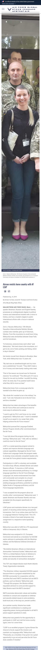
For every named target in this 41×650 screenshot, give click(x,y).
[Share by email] (9, 291)
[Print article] (5, 291)
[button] (9, 4)
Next (38, 140)
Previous (3, 140)
